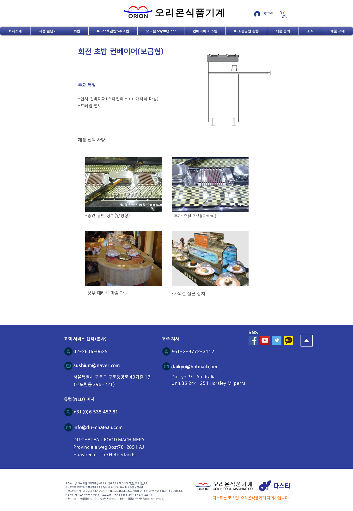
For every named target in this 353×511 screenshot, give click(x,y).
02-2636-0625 (90, 351)
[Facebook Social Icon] (253, 340)
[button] (284, 14)
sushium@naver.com (96, 365)
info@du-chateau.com (98, 427)
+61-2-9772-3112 (192, 351)
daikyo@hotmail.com (194, 366)
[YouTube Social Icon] (265, 340)
